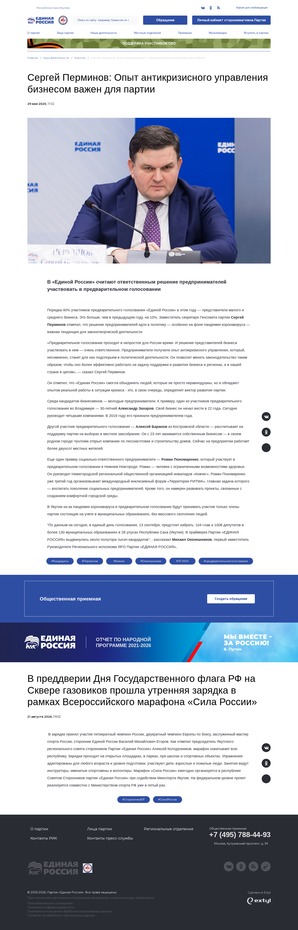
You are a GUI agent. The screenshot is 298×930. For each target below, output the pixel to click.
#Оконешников (150, 561)
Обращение (165, 20)
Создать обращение (231, 599)
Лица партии (65, 32)
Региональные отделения (168, 829)
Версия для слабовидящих (252, 7)
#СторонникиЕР (133, 799)
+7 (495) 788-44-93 (240, 834)
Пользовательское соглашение (50, 903)
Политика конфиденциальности (50, 907)
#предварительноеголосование (226, 561)
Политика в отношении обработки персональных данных (69, 911)
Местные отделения (147, 32)
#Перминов (90, 561)
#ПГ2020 (182, 561)
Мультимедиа (218, 32)
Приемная (185, 32)
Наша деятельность (104, 32)
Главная (32, 57)
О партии (33, 32)
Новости (80, 57)
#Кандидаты (60, 561)
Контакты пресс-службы (110, 838)
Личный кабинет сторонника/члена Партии (231, 20)
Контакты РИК (43, 838)
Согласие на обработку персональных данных (61, 915)
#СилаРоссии (167, 799)
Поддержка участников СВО (149, 43)
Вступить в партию (256, 32)
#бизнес (119, 561)
